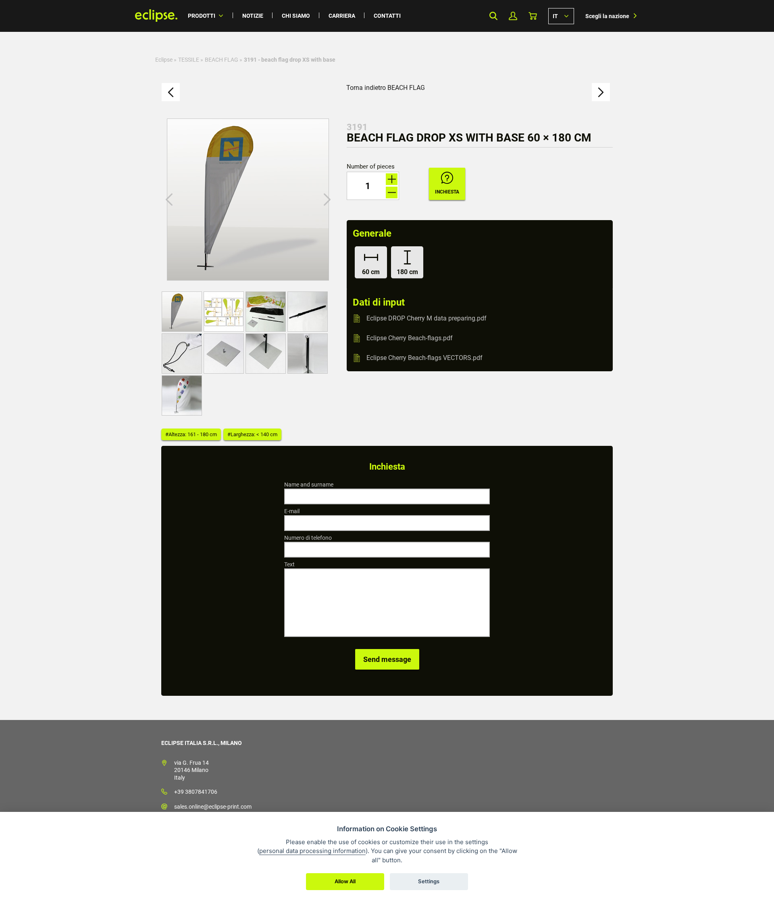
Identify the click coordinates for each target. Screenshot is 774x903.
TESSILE (188, 59)
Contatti (387, 15)
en (561, 15)
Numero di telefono (308, 538)
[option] (248, 200)
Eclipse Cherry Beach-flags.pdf (409, 338)
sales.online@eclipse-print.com (213, 806)
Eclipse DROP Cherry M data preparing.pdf (426, 318)
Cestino (532, 16)
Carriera (342, 15)
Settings (428, 881)
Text (289, 564)
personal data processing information (312, 851)
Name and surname (308, 484)
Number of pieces (371, 167)
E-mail (292, 511)
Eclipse (164, 59)
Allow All (345, 881)
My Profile (513, 16)
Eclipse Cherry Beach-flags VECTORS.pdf (424, 358)
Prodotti (201, 15)
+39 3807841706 (195, 792)
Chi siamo (296, 15)
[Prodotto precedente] (171, 92)
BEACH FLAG (221, 59)
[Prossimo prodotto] (601, 92)
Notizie (252, 15)
